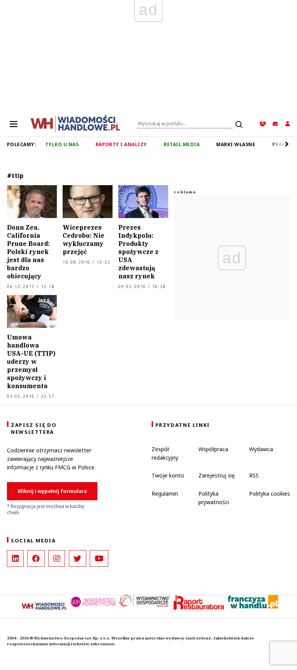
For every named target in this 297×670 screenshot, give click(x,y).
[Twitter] (77, 558)
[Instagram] (56, 558)
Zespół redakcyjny (165, 453)
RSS (254, 475)
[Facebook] (36, 558)
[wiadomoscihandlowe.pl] (75, 123)
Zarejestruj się (216, 475)
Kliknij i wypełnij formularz (52, 491)
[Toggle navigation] (13, 124)
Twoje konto (168, 475)
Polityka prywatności (213, 498)
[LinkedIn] (15, 558)
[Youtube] (99, 558)
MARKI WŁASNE (235, 144)
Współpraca (213, 449)
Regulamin (165, 493)
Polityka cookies (269, 493)
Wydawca (261, 449)
